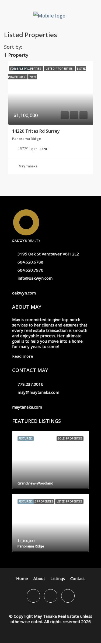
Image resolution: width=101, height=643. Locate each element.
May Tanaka (28, 166)
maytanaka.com (27, 407)
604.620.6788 (30, 262)
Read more (22, 356)
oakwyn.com (24, 293)
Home (22, 578)
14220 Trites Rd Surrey (36, 131)
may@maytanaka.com (38, 392)
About (39, 578)
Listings (57, 578)
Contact (77, 578)
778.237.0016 (30, 384)
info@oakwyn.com (35, 278)
